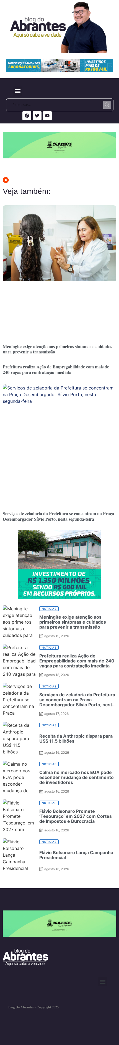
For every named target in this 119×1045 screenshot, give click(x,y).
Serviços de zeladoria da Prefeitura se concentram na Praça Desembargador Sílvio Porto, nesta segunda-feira (58, 516)
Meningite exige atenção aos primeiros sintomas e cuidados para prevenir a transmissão (57, 349)
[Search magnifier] (107, 105)
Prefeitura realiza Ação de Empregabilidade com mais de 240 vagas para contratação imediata (56, 369)
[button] (17, 91)
